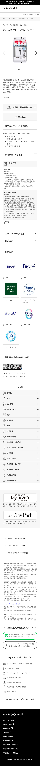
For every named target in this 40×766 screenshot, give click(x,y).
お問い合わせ (6, 728)
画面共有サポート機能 (9, 753)
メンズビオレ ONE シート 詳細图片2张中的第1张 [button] (18, 69)
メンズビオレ (12, 18)
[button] (20, 107)
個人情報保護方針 (8, 740)
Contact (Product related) (11, 604)
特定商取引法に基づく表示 (10, 749)
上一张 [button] (4, 53)
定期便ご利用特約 (8, 736)
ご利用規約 (6, 732)
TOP (4, 18)
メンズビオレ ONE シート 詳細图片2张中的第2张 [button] (21, 69)
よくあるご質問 (7, 724)
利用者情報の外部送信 (9, 745)
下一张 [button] (36, 53)
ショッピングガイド (8, 720)
